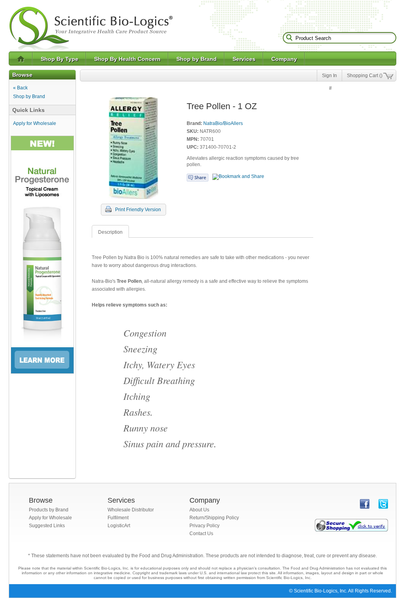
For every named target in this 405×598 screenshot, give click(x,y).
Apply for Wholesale (34, 123)
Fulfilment (118, 517)
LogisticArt (119, 525)
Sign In (329, 75)
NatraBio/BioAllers (223, 123)
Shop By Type (59, 59)
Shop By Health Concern (127, 59)
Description (110, 232)
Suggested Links (47, 525)
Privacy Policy (204, 525)
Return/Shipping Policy (214, 517)
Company (284, 59)
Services (244, 59)
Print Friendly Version (138, 209)
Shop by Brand (196, 59)
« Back (20, 88)
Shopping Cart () (364, 75)
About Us (199, 510)
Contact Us (201, 533)
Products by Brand (48, 510)
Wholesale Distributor (131, 510)
